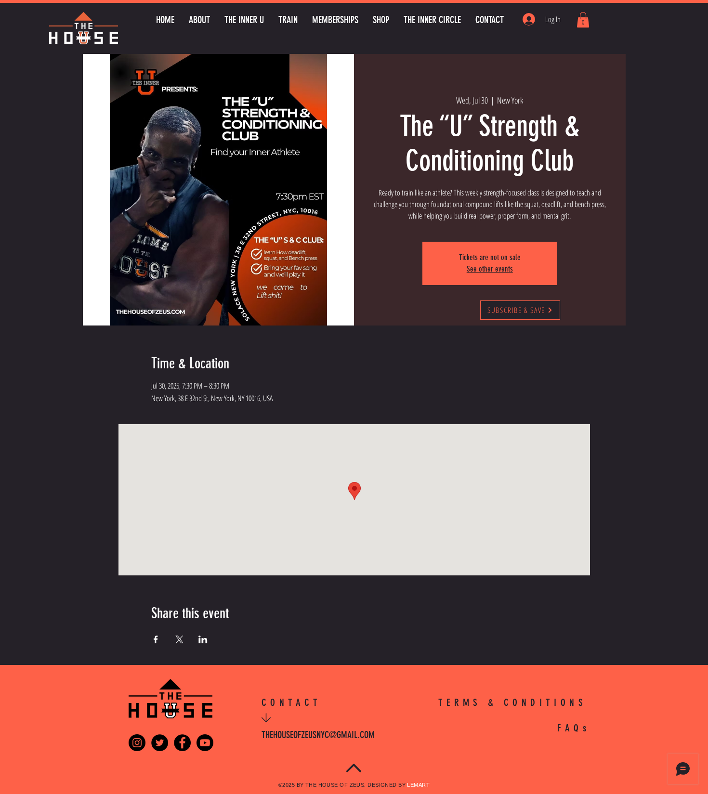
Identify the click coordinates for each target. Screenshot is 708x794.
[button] (583, 19)
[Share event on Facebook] (155, 639)
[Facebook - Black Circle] (182, 742)
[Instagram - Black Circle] (137, 742)
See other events (490, 268)
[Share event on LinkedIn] (203, 639)
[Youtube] (205, 742)
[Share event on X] (179, 639)
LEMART (418, 785)
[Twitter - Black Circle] (159, 742)
